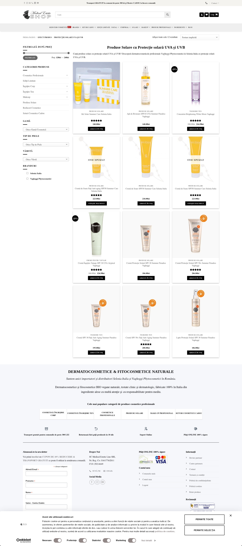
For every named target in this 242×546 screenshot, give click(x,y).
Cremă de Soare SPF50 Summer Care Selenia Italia (195, 188)
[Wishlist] (206, 14)
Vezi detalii (146, 540)
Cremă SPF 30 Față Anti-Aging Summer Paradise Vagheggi (96, 339)
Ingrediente (179, 27)
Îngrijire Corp (29, 86)
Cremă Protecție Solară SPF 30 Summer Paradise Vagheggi (146, 264)
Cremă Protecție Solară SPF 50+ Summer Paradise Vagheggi (195, 264)
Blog (190, 27)
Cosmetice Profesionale (33, 75)
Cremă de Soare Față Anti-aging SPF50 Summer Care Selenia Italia (96, 189)
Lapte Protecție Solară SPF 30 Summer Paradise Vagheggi (195, 339)
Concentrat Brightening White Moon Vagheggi (195, 114)
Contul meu (147, 479)
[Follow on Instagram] (27, 3)
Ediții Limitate (103, 27)
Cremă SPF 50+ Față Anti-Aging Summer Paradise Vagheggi (146, 339)
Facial (114, 27)
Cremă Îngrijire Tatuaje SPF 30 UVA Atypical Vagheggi (96, 264)
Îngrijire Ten (28, 91)
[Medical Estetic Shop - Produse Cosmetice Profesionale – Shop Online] (37, 14)
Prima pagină (29, 37)
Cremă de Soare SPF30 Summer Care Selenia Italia (146, 188)
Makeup (144, 27)
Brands (76, 27)
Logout (145, 485)
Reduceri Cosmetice (58, 27)
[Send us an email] (30, 3)
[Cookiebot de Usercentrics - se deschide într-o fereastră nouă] (23, 540)
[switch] (83, 540)
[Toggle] (67, 75)
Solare (135, 27)
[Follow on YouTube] (38, 3)
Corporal (124, 27)
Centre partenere (196, 463)
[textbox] (45, 129)
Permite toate (204, 519)
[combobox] (46, 129)
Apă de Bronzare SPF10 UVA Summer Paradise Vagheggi (146, 115)
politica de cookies (164, 531)
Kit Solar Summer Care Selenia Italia (96, 114)
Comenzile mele (148, 473)
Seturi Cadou (88, 27)
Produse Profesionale (161, 27)
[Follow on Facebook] (24, 3)
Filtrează (30, 57)
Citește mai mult (96, 203)
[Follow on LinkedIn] (35, 3)
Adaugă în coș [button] (96, 129)
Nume (29, 492)
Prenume (30, 481)
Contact (214, 3)
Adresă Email (32, 469)
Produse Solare (29, 102)
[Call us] (32, 3)
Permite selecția (204, 530)
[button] (201, 14)
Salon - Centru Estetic (35, 503)
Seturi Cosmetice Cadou (33, 113)
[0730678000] (206, 3)
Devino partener (195, 457)
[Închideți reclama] (231, 517)
